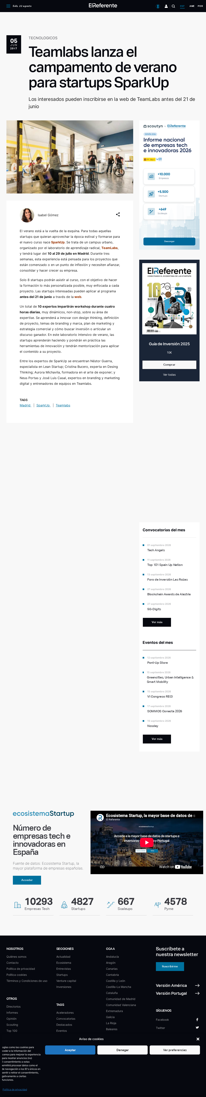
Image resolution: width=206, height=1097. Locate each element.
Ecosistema (63, 962)
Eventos (61, 1030)
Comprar (169, 364)
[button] (198, 1039)
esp (182, 6)
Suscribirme (170, 966)
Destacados (64, 1024)
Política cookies (16, 974)
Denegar (122, 1050)
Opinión (11, 1018)
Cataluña (112, 993)
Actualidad (63, 956)
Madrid (25, 405)
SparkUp (58, 242)
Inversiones (63, 986)
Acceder (27, 880)
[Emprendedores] (166, 6)
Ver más (157, 622)
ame (192, 6)
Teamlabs (63, 405)
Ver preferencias (175, 1050)
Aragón (110, 962)
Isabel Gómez (48, 215)
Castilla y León (115, 980)
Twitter (160, 1028)
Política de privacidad (15, 1089)
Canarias (111, 968)
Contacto (12, 962)
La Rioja (111, 1023)
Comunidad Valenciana (121, 1005)
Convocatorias (65, 1018)
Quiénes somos (16, 956)
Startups (62, 974)
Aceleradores (65, 1012)
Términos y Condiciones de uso (26, 980)
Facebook (162, 1019)
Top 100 (11, 1030)
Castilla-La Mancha (118, 986)
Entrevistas (63, 968)
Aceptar (70, 1050)
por (200, 6)
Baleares (111, 1029)
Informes (12, 1012)
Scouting (12, 1024)
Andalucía (112, 956)
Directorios (13, 1006)
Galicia (110, 1017)
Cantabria (112, 974)
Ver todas (169, 374)
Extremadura (114, 1011)
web (77, 297)
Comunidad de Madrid (120, 999)
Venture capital (66, 980)
